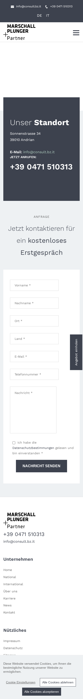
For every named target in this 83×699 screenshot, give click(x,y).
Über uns (10, 591)
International (13, 584)
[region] (41, 677)
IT (47, 15)
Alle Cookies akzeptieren (41, 691)
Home (7, 570)
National (9, 577)
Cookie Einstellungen (20, 682)
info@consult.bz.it (28, 6)
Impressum (11, 641)
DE (39, 15)
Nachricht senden (41, 466)
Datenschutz (13, 648)
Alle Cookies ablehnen (57, 682)
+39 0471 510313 (61, 6)
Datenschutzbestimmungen (33, 448)
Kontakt (9, 612)
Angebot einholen (76, 352)
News (7, 605)
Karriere (9, 598)
